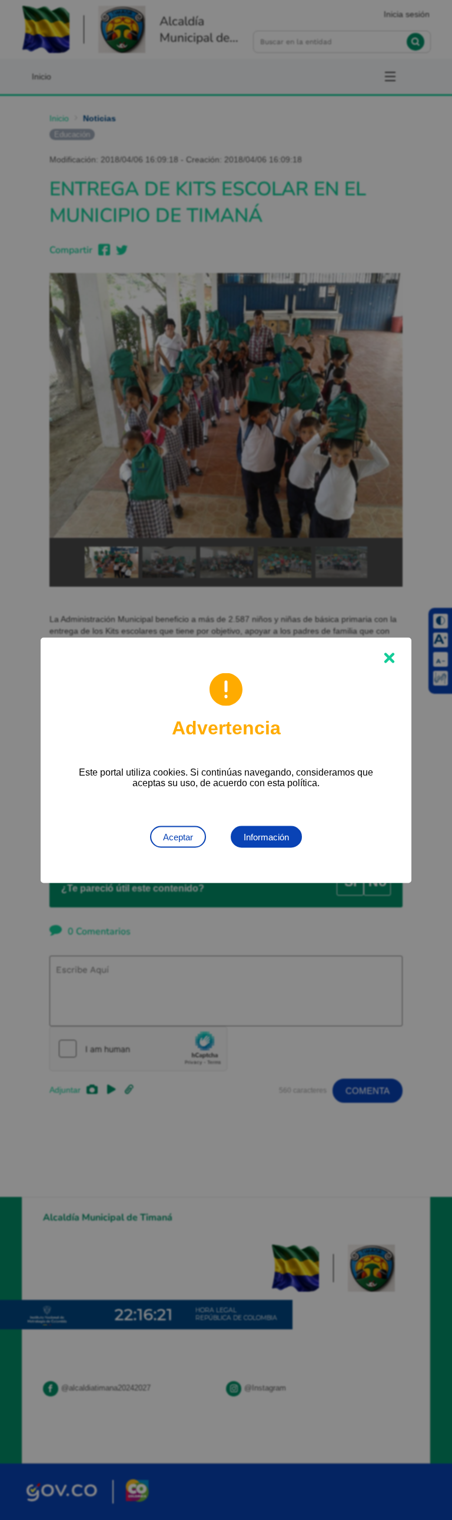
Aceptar (178, 836)
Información (266, 836)
